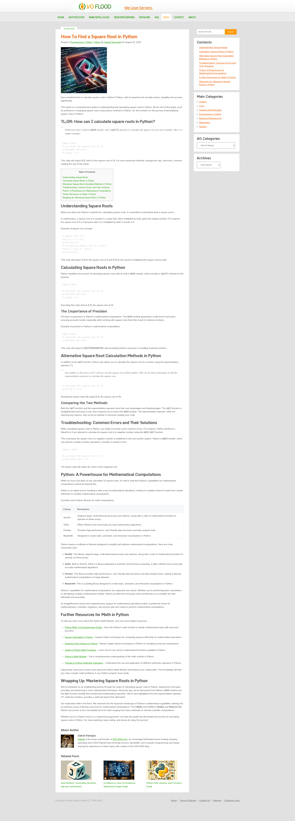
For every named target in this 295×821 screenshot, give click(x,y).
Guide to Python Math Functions (80, 650)
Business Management (210, 118)
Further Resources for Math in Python (79, 194)
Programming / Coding (81, 42)
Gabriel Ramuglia (112, 42)
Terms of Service (188, 800)
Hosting (202, 102)
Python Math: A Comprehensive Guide (83, 627)
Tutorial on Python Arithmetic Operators (84, 663)
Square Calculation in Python (79, 637)
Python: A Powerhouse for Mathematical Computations (87, 191)
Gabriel (81, 739)
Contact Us (204, 800)
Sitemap (217, 800)
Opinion (203, 126)
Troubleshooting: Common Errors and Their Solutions (86, 187)
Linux (201, 106)
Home (174, 800)
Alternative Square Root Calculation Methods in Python (87, 184)
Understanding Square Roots (75, 177)
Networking (204, 122)
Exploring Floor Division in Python (81, 643)
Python (97, 42)
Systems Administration (210, 110)
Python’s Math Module (76, 656)
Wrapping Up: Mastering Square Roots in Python (84, 197)
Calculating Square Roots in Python (78, 181)
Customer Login (232, 800)
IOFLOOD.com (120, 739)
